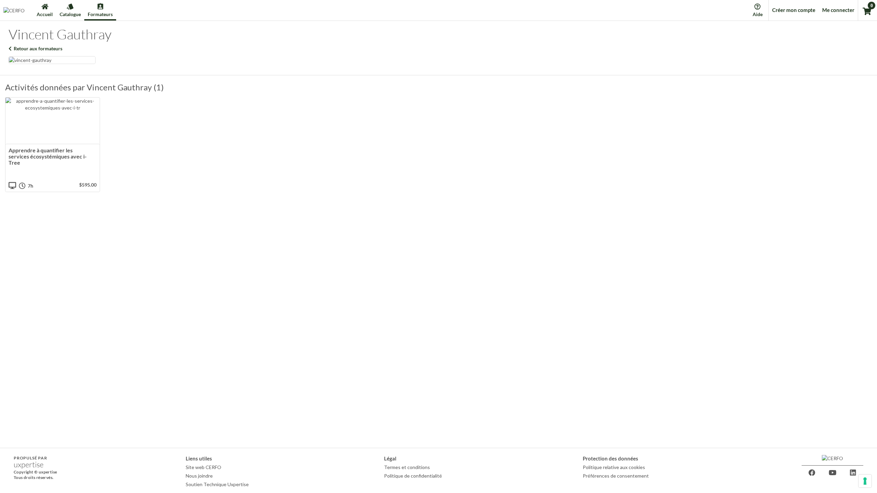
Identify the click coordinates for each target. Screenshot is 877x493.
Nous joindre (199, 476)
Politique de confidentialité (413, 476)
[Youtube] (832, 473)
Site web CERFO (203, 467)
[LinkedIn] (853, 473)
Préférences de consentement (616, 476)
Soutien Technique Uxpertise (217, 484)
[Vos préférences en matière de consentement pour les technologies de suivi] (865, 481)
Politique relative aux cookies (614, 467)
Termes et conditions (407, 467)
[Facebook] (812, 473)
